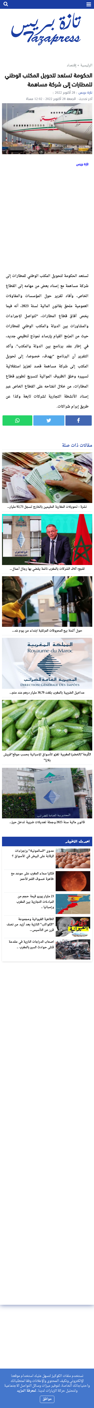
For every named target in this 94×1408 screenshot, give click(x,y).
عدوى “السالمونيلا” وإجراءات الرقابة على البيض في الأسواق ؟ (33, 853)
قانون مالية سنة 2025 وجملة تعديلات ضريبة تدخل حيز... (47, 822)
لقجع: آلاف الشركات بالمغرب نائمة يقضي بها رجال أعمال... (47, 569)
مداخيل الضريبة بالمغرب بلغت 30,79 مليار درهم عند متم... (47, 693)
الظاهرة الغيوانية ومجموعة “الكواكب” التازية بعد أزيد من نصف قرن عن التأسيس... (30, 925)
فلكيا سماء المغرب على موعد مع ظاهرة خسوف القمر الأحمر (32, 876)
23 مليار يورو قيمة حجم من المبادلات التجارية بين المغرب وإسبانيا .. (35, 902)
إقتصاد (71, 65)
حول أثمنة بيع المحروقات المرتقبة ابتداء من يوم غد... (47, 631)
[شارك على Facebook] (78, 420)
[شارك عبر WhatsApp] (17, 420)
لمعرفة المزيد (26, 1391)
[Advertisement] (47, 219)
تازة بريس (85, 92)
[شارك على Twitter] (49, 420)
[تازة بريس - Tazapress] (47, 29)
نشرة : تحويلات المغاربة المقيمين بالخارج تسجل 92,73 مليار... (47, 507)
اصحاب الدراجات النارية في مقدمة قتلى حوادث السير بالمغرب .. (31, 944)
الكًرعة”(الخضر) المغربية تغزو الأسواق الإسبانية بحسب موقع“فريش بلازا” (47, 757)
